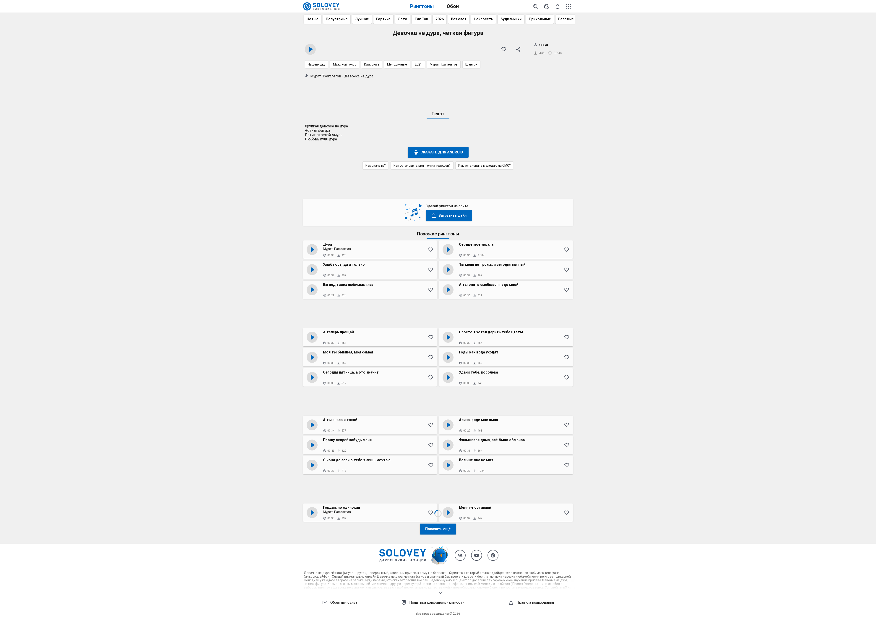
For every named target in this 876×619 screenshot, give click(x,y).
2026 (439, 19)
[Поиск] (535, 6)
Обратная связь (343, 602)
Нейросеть (483, 19)
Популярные (337, 19)
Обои (453, 6)
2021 (418, 64)
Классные (371, 64)
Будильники (511, 19)
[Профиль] (557, 6)
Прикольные (540, 19)
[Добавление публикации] (546, 6)
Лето (402, 19)
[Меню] (568, 6)
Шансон (471, 64)
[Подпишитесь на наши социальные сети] (460, 555)
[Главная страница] (321, 6)
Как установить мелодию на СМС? (484, 165)
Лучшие (362, 19)
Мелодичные (397, 64)
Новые (312, 19)
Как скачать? (375, 165)
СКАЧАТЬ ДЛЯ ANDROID (441, 152)
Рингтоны (422, 6)
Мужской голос (344, 64)
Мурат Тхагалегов (444, 64)
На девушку (316, 64)
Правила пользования (535, 602)
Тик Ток (421, 19)
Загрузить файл (452, 215)
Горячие (383, 19)
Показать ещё (438, 529)
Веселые (566, 19)
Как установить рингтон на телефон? (422, 165)
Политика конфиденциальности (436, 602)
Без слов (459, 19)
